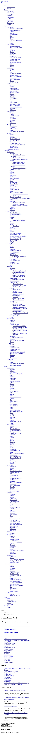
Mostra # (4, 625)
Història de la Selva (10, 629)
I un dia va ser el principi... (10, 706)
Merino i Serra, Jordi (11, 632)
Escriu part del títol (7, 622)
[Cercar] (27, 622)
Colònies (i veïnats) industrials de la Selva (14, 690)
